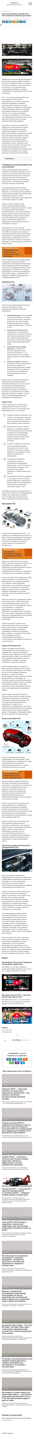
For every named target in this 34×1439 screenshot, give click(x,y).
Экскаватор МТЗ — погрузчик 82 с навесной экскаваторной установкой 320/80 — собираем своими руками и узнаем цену (17, 1192)
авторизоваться (7, 1420)
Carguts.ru (14, 3)
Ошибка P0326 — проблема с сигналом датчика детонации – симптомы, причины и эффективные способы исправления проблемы (16, 1161)
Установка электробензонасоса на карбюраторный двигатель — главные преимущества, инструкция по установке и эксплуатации (17, 1363)
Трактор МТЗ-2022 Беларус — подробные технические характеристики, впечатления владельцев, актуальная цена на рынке (16, 1226)
